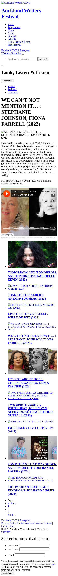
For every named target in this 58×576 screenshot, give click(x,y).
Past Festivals (14, 44)
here (54, 564)
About (11, 33)
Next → (12, 514)
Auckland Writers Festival (10, 237)
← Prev (12, 503)
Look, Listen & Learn (19, 41)
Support (12, 36)
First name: (13, 545)
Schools (12, 39)
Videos (11, 86)
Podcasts (12, 89)
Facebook (6, 50)
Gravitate (6, 532)
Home (11, 24)
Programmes (14, 27)
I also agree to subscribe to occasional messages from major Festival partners (27, 568)
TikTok (15, 50)
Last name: (13, 549)
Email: (11, 555)
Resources (13, 92)
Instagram (25, 50)
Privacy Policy (8, 523)
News (11, 30)
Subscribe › (8, 573)
